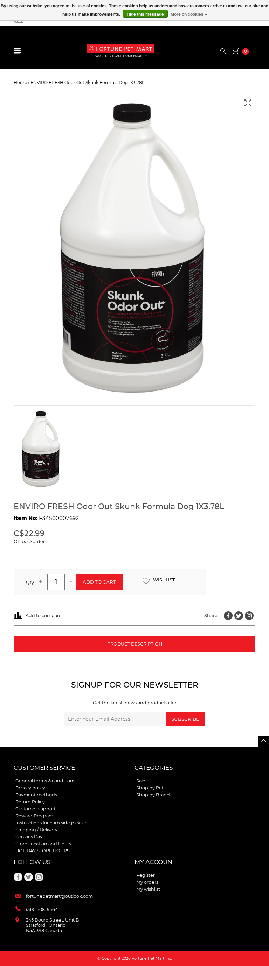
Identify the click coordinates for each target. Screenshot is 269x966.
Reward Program (34, 815)
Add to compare (44, 615)
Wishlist (164, 580)
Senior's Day (28, 836)
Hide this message (145, 14)
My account (155, 862)
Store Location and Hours (43, 843)
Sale (140, 780)
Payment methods (36, 794)
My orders (147, 882)
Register (145, 875)
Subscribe (185, 719)
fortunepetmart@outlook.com (59, 896)
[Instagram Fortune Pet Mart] (249, 615)
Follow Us (32, 862)
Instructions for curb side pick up (51, 822)
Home (20, 82)
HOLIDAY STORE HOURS (42, 850)
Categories (153, 767)
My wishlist (148, 889)
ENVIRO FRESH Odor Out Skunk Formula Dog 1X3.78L (87, 82)
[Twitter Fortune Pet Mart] (238, 615)
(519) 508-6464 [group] (42, 909)
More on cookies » (189, 14)
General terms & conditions (45, 780)
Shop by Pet (150, 787)
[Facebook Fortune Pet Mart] (228, 615)
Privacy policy (30, 787)
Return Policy (30, 801)
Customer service (44, 767)
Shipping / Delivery (36, 829)
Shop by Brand (153, 794)
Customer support (35, 808)
